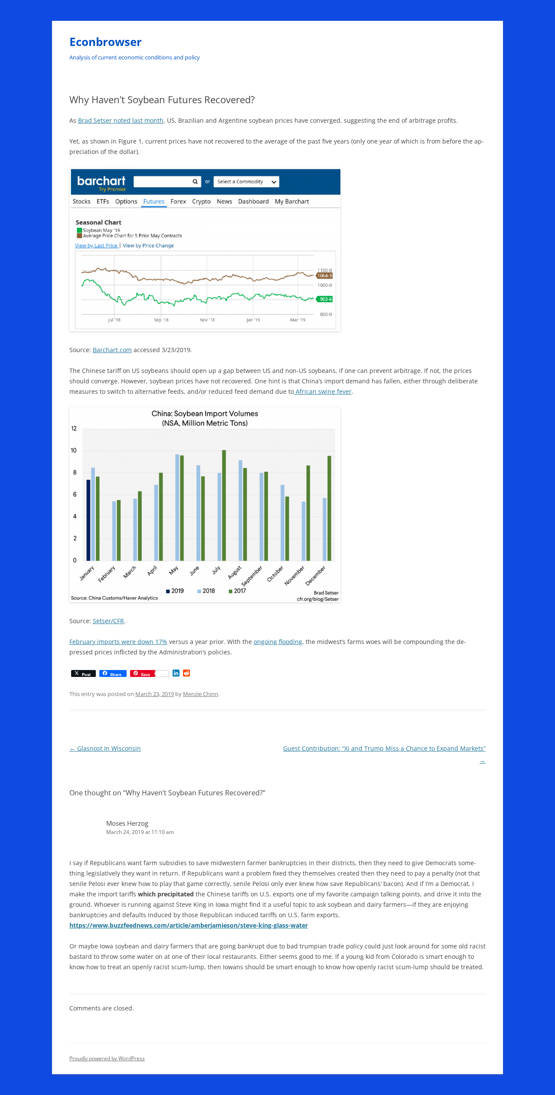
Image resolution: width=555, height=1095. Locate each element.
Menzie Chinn (200, 694)
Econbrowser (105, 41)
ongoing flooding (278, 641)
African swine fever (323, 391)
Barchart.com (112, 350)
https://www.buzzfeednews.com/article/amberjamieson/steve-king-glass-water (188, 925)
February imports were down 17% (118, 641)
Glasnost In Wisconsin (105, 748)
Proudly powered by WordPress (107, 1058)
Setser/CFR (108, 621)
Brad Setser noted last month (120, 120)
